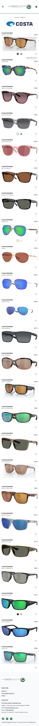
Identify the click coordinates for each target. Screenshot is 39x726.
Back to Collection (20, 17)
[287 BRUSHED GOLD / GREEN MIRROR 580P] (18, 240)
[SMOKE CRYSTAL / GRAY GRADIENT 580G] (18, 134)
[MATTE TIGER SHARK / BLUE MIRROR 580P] (21, 614)
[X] (11, 719)
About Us (4, 691)
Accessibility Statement (8, 693)
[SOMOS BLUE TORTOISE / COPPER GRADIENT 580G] (21, 54)
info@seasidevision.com (11, 707)
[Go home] (19, 6)
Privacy (3, 695)
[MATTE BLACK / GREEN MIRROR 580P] (18, 614)
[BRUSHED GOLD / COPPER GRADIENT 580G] (21, 240)
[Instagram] (7, 719)
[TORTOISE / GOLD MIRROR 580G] (18, 54)
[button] (3, 6)
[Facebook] (3, 719)
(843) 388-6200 (9, 710)
